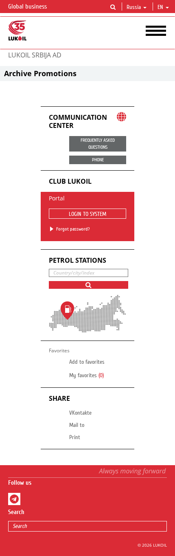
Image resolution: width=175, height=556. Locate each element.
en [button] (161, 7)
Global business (28, 6)
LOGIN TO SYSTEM (87, 214)
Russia (134, 7)
